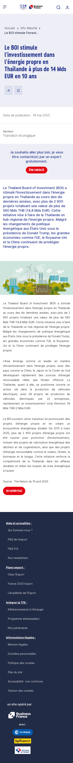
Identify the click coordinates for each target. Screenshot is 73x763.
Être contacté (36, 170)
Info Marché (28, 28)
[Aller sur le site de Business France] (19, 715)
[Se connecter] (67, 7)
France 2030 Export (20, 583)
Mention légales (18, 644)
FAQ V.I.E (13, 548)
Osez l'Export (16, 574)
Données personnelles (22, 653)
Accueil (10, 28)
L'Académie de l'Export (22, 592)
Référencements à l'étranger (26, 609)
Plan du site (15, 672)
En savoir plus (14, 491)
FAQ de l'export (17, 539)
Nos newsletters (18, 557)
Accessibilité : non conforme (25, 681)
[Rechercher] (58, 7)
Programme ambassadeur (23, 618)
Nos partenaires (18, 627)
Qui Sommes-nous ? (20, 530)
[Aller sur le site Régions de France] (23, 750)
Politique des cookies (21, 663)
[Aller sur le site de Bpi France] (22, 741)
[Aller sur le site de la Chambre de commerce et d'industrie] (22, 732)
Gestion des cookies (21, 690)
